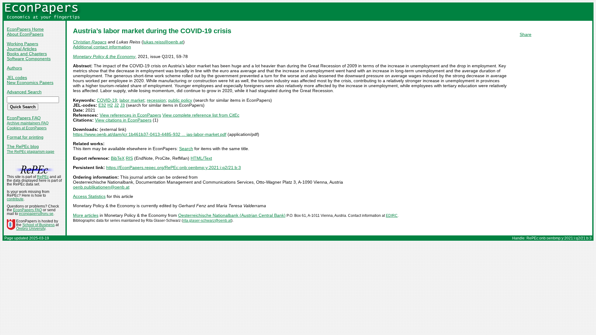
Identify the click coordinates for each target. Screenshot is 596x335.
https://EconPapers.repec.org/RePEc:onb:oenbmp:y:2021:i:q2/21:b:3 (173, 167)
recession (156, 100)
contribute (15, 199)
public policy (180, 100)
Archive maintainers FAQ (27, 123)
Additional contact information (102, 46)
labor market (132, 100)
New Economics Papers (30, 82)
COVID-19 (107, 100)
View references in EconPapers (130, 115)
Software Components (29, 58)
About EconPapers (25, 34)
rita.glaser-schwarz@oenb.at (207, 220)
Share (525, 34)
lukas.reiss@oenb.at (163, 41)
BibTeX (117, 158)
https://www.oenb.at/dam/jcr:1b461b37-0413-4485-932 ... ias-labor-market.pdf (149, 134)
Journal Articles (22, 48)
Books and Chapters (27, 53)
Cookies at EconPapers (27, 128)
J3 (122, 105)
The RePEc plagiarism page (30, 152)
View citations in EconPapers (123, 120)
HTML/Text (201, 158)
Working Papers (22, 43)
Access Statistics (89, 196)
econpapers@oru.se (36, 214)
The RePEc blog (23, 146)
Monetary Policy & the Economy (104, 56)
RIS (129, 158)
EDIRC (392, 215)
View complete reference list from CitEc (200, 115)
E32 (102, 105)
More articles (85, 215)
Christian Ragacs (89, 41)
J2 (116, 105)
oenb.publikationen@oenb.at (101, 187)
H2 (110, 105)
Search (186, 148)
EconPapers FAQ (24, 117)
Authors (14, 67)
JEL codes (17, 77)
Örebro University (30, 228)
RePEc (43, 177)
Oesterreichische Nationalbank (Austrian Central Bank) (232, 215)
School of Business (38, 225)
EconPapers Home (25, 29)
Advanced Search (24, 91)
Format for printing (25, 137)
